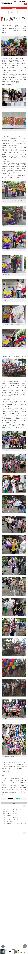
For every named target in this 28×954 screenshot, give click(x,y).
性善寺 (8, 177)
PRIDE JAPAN (5, 12)
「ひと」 (17, 792)
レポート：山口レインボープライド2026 (10, 817)
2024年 (15, 12)
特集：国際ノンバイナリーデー (9, 811)
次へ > (25, 805)
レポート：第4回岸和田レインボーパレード (11, 821)
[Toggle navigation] (19, 4)
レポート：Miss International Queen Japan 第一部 (12, 809)
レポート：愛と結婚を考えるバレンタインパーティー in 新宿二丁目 (14, 824)
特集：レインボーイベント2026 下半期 (10, 813)
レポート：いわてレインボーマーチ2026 (10, 819)
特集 (11, 12)
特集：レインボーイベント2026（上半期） (11, 827)
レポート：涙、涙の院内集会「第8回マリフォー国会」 (13, 829)
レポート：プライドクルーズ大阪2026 (10, 815)
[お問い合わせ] (22, 4)
